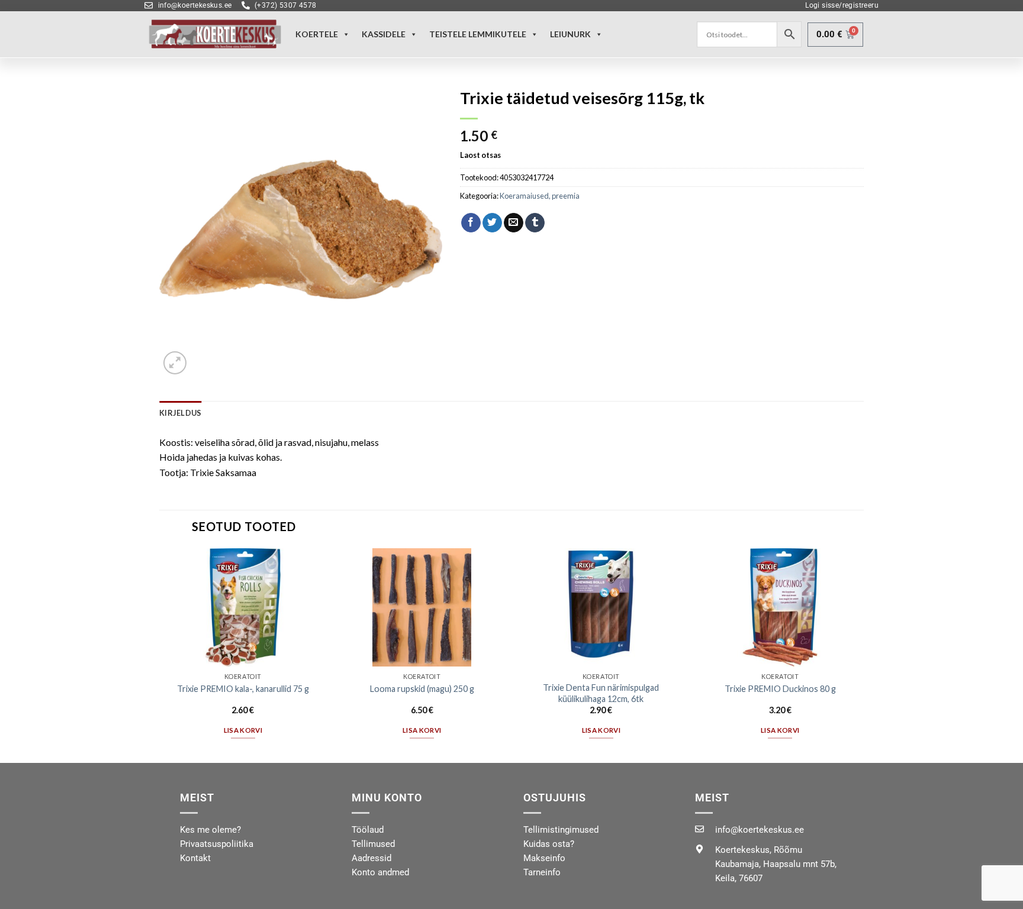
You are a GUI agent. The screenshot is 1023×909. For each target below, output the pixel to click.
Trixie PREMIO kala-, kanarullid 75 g (243, 689)
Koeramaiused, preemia (540, 195)
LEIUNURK (570, 34)
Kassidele (384, 34)
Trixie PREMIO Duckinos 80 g (780, 689)
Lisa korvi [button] (243, 730)
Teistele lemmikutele (477, 34)
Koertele (316, 34)
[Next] (863, 654)
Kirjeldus (180, 413)
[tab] (180, 413)
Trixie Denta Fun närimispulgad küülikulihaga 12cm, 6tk (601, 693)
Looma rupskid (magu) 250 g (422, 689)
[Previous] (160, 654)
